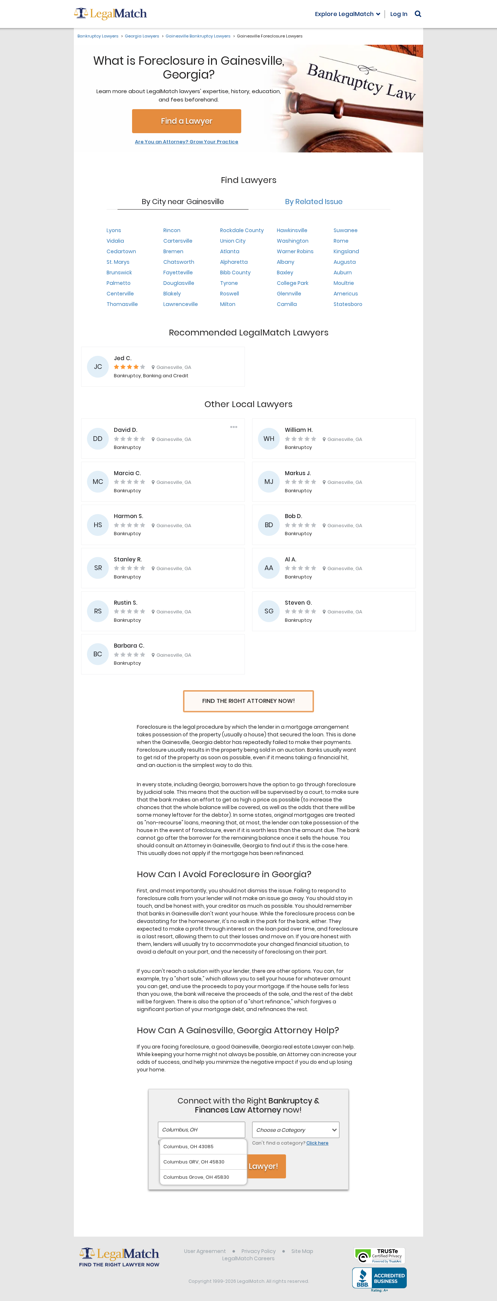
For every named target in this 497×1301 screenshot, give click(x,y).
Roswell (229, 293)
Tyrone (229, 283)
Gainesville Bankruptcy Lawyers (198, 36)
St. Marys (118, 262)
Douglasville (178, 283)
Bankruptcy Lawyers (97, 36)
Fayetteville (178, 272)
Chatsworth (178, 262)
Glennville (289, 293)
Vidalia (115, 240)
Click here (317, 1143)
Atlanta (229, 251)
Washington (293, 240)
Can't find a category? (290, 1143)
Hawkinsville (292, 230)
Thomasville (122, 304)
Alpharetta (234, 262)
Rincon (171, 230)
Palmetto (119, 283)
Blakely (172, 293)
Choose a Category (280, 1130)
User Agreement (205, 1251)
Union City (233, 240)
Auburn (343, 272)
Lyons (114, 230)
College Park (293, 283)
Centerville (120, 293)
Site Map (302, 1251)
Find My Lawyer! (248, 1166)
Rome (341, 240)
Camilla (287, 304)
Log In (398, 14)
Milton (227, 304)
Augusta (345, 262)
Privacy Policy (259, 1251)
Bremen (173, 251)
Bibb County (235, 272)
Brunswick (119, 272)
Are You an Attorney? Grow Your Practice (186, 142)
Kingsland (346, 251)
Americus (346, 293)
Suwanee (346, 230)
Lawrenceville (180, 304)
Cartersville (177, 240)
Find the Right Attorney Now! (248, 701)
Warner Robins (295, 251)
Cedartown (121, 251)
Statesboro (348, 304)
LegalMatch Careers (248, 1258)
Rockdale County (242, 230)
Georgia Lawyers (142, 36)
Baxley (285, 272)
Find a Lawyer (186, 121)
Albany (285, 262)
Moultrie (344, 283)
